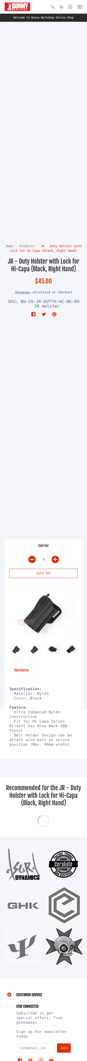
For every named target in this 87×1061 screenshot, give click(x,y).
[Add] (55, 559)
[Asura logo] (23, 864)
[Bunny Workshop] (17, 6)
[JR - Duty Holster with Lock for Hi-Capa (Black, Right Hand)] (43, 612)
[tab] (21, 670)
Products (26, 246)
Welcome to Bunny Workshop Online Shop (43, 17)
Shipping (22, 292)
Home (9, 246)
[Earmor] (64, 905)
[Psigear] (23, 947)
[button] (52, 6)
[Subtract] (32, 559)
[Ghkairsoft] (23, 905)
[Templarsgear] (64, 946)
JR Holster (47, 306)
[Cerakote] (64, 864)
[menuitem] (52, 6)
